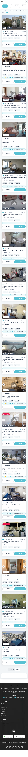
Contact (20, 44)
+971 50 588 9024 (9, 697)
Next (17, 669)
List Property (3, 705)
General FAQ (3, 721)
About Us (3, 711)
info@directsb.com (20, 697)
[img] (14, 22)
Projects (3, 709)
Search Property (4, 707)
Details (8, 44)
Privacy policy (4, 725)
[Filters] (11, 6)
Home (2, 703)
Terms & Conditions (5, 723)
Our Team (3, 713)
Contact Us (3, 715)
